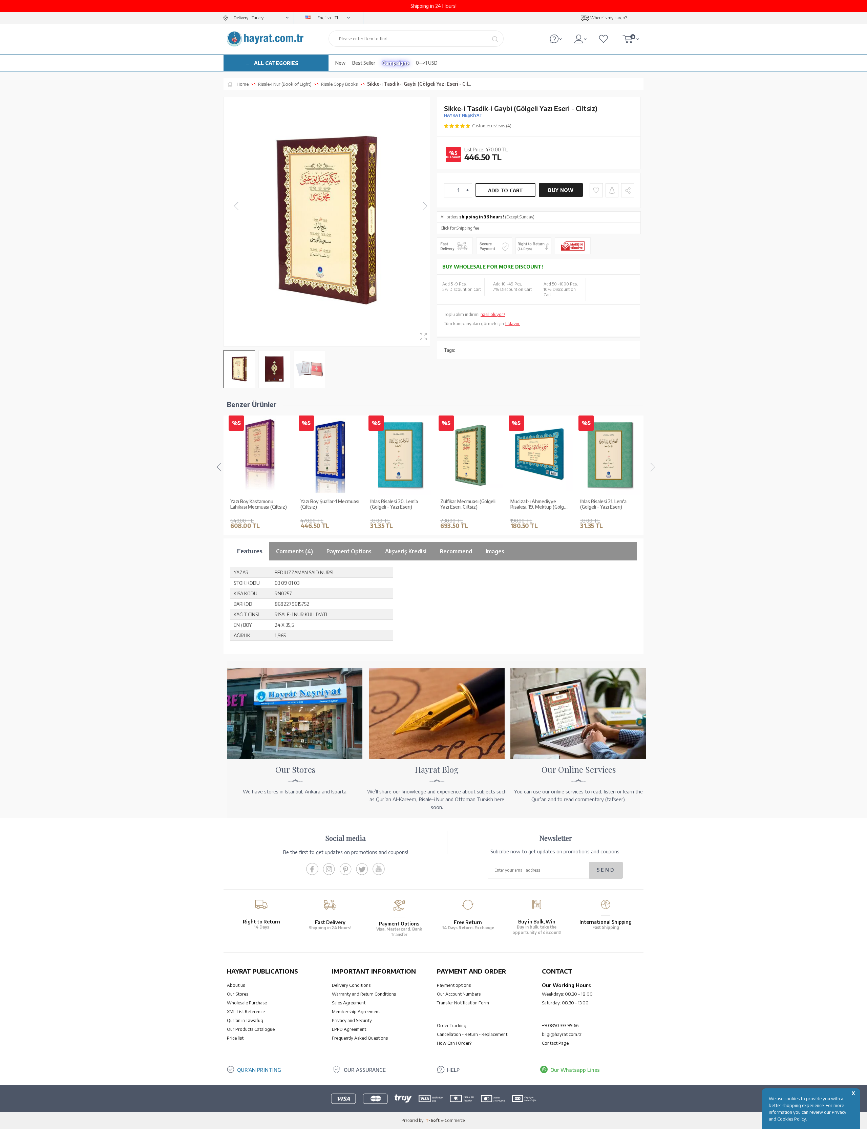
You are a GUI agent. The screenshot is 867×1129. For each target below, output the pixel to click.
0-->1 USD (427, 63)
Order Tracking (451, 1025)
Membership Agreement (356, 1011)
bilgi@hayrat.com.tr (561, 1034)
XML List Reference (246, 1011)
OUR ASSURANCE (365, 1070)
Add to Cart (505, 190)
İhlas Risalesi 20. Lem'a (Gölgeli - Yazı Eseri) (324, 504)
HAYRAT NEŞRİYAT (463, 115)
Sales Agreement (348, 1002)
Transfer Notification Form (463, 1002)
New (340, 63)
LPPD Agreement (349, 1029)
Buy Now (560, 190)
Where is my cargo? (608, 17)
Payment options (454, 985)
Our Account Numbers (459, 994)
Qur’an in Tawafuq (245, 1020)
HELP (453, 1070)
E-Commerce (453, 1120)
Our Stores (237, 994)
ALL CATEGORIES (276, 63)
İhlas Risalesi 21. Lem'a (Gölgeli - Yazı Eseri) (533, 504)
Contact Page (555, 1043)
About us (236, 985)
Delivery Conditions (351, 985)
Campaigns (395, 63)
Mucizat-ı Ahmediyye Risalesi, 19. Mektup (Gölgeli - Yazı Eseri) (469, 504)
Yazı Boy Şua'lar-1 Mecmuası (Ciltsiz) (259, 504)
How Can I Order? (454, 1043)
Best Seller (363, 63)
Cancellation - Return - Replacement (472, 1034)
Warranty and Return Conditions (364, 994)
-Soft (433, 1120)
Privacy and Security (352, 1020)
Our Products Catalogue (251, 1029)
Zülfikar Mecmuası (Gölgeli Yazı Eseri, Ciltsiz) (397, 504)
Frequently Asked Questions (360, 1038)
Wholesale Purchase (247, 1002)
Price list (235, 1038)
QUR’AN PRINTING (259, 1070)
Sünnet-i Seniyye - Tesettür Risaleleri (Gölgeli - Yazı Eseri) (609, 504)
